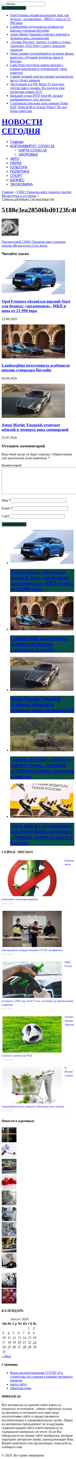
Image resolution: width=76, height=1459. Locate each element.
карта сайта (18, 1384)
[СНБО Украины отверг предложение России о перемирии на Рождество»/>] (9, 1267)
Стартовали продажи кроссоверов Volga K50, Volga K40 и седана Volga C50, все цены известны (39, 107)
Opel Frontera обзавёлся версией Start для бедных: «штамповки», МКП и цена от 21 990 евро (40, 19)
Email (6, 508)
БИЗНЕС (17, 180)
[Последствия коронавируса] (9, 1204)
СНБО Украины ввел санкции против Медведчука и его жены (34, 243)
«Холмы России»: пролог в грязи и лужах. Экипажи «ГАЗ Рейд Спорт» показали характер (40, 45)
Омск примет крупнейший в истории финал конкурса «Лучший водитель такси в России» (42, 57)
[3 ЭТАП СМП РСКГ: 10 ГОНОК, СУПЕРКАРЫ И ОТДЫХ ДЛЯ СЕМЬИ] (9, 1172)
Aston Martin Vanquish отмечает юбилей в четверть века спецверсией (39, 36)
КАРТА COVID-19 (33, 150)
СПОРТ (16, 176)
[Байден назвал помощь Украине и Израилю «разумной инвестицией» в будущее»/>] (9, 1141)
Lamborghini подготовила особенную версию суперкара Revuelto (37, 28)
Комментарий (12, 465)
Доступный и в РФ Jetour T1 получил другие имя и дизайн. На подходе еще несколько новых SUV (37, 88)
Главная (16, 142)
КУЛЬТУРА (18, 167)
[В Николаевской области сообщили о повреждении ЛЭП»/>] (9, 1286)
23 (34, 1342)
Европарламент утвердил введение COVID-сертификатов (32, 950)
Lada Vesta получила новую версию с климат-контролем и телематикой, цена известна (38, 68)
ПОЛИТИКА (19, 172)
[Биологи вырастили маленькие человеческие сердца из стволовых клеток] (9, 1188)
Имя (5, 500)
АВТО (14, 159)
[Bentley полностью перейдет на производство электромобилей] (9, 1235)
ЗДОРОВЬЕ (28, 155)
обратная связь (20, 1388)
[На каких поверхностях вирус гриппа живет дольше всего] (9, 1302)
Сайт (5, 516)
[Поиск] (3, 5)
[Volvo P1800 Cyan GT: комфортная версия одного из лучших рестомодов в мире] (9, 1251)
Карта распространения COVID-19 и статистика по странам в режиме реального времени (41, 1376)
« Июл (6, 1356)
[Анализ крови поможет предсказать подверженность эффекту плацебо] (9, 1157)
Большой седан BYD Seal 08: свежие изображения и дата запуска (36, 97)
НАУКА (16, 163)
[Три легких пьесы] (9, 1220)
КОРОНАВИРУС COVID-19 (32, 146)
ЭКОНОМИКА (21, 184)
